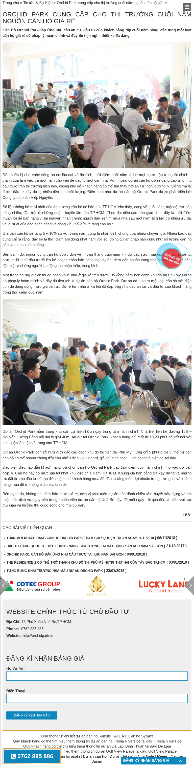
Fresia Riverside (167, 741)
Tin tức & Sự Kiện (38, 3)
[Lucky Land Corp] (97, 586)
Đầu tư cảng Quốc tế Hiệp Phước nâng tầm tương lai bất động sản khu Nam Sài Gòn (85, 546)
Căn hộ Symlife (141, 736)
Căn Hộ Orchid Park (20, 30)
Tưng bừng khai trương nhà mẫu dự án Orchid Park (55, 571)
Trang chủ (11, 3)
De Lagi (164, 746)
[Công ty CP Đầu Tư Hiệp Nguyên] (30, 586)
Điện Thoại (15, 691)
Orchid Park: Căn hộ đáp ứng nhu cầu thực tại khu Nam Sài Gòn (65, 554)
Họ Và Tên (15, 668)
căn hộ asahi (69, 756)
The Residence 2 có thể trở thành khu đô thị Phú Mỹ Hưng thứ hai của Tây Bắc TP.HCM (86, 562)
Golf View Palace (162, 751)
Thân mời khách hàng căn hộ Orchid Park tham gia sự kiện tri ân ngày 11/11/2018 (80, 538)
